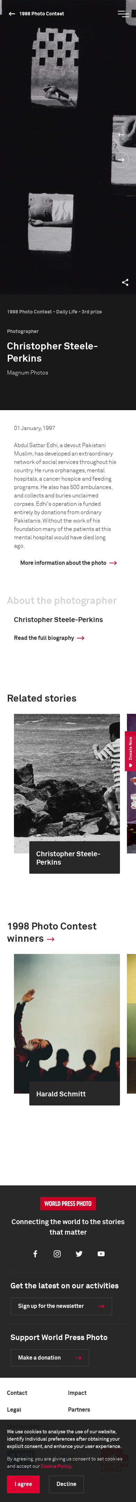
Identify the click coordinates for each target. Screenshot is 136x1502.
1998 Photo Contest (41, 14)
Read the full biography (44, 638)
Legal (14, 1410)
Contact (17, 1393)
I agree (23, 1484)
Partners (79, 1410)
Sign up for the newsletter (51, 1306)
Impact (77, 1393)
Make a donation (39, 1358)
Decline (66, 1484)
